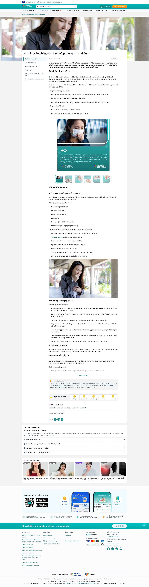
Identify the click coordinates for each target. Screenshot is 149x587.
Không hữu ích (84, 399)
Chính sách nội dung (27, 544)
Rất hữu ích (113, 399)
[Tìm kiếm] (75, 6)
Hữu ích (103, 399)
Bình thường (93, 399)
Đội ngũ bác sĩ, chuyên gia (50, 541)
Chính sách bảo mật (27, 547)
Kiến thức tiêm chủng (35, 14)
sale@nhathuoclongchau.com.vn (86, 583)
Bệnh (43, 14)
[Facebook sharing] (55, 419)
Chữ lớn (115, 58)
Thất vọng (74, 399)
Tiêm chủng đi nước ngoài (72, 541)
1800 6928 (61, 387)
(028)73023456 (67, 583)
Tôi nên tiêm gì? (69, 538)
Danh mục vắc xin (48, 535)
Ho (50, 77)
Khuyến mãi (68, 535)
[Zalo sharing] (58, 419)
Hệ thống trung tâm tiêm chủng (51, 543)
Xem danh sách (119, 526)
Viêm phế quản (56, 237)
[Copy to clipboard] (62, 419)
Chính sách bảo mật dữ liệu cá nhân (32, 550)
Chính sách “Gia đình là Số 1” (30, 562)
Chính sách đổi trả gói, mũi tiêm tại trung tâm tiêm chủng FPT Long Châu (31, 557)
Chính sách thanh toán (28, 553)
